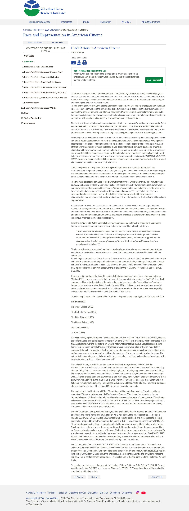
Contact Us (127, 493)
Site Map (104, 493)
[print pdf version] (84, 62)
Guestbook (115, 493)
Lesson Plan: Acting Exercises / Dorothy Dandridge (45, 87)
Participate (66, 22)
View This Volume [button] (35, 43)
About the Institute (151, 22)
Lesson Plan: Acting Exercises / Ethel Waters (42, 82)
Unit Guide (29, 56)
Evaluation (105, 22)
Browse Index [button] (57, 43)
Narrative (28, 62)
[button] (174, 506)
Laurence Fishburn (31, 103)
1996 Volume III (52, 30)
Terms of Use (52, 498)
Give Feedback (154, 80)
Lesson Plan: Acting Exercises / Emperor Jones (43, 72)
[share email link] (73, 62)
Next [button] (93, 477)
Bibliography (29, 123)
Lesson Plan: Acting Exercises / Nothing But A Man (45, 92)
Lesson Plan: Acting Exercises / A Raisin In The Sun (45, 97)
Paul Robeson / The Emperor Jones (38, 67)
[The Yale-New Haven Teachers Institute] (70, 8)
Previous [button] (79, 477)
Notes (26, 113)
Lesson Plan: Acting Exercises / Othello (40, 108)
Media (86, 22)
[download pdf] (79, 62)
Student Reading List (32, 118)
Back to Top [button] (156, 477)
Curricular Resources (39, 22)
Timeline (126, 22)
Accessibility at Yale (35, 498)
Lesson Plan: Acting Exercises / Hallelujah (41, 77)
